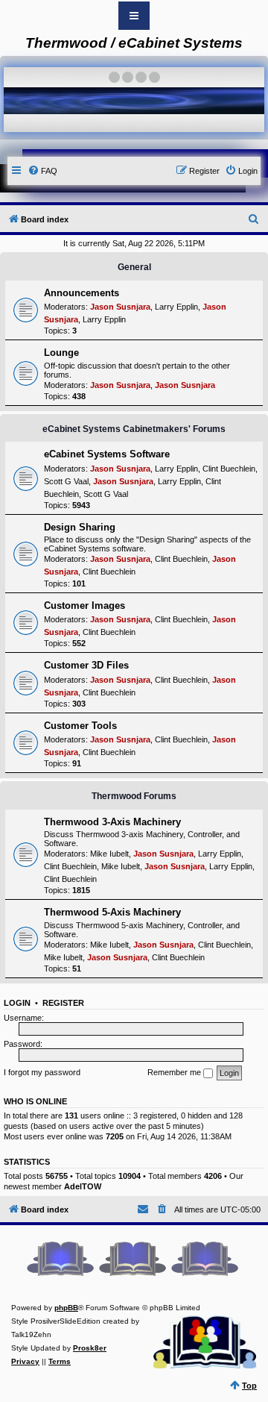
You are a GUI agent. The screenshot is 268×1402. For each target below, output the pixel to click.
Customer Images (84, 605)
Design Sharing (79, 527)
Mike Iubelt (109, 853)
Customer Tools (80, 725)
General (134, 267)
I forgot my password (42, 1072)
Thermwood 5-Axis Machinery (112, 912)
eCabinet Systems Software (107, 454)
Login (17, 1002)
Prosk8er (89, 1348)
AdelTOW (82, 1186)
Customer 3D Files (86, 665)
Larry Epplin (176, 306)
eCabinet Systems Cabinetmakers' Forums (134, 429)
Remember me (175, 1072)
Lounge (61, 352)
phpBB (66, 1308)
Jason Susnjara (120, 306)
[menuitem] (42, 171)
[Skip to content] (134, 15)
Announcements (81, 292)
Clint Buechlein (228, 468)
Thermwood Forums (134, 796)
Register (63, 1002)
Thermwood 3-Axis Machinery (112, 821)
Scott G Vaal (66, 481)
